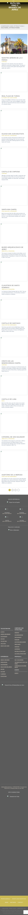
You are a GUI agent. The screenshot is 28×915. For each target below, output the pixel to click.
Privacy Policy (12, 908)
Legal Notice (5, 908)
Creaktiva (23, 913)
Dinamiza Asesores (17, 913)
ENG (13, 1)
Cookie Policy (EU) (21, 908)
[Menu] (3, 5)
